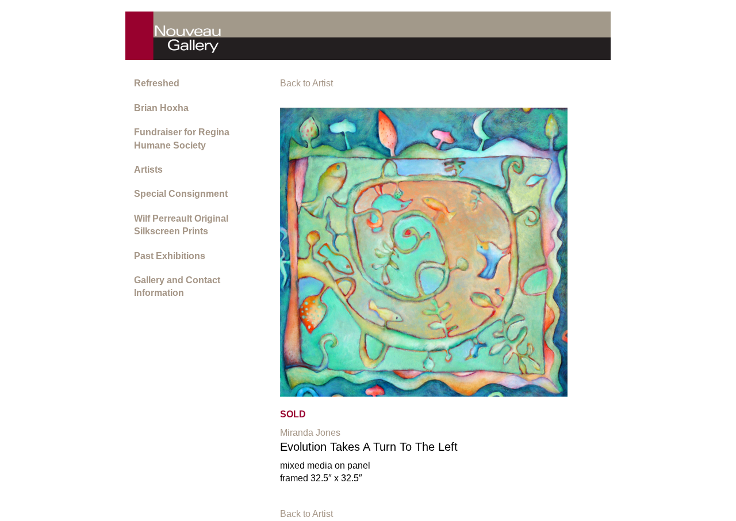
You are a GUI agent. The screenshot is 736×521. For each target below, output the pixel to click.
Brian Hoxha (161, 108)
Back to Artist (306, 83)
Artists (148, 169)
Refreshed (156, 83)
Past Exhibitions (169, 256)
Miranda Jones (310, 433)
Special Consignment (181, 194)
